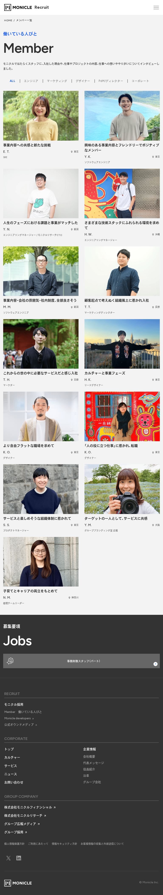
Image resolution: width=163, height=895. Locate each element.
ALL (12, 81)
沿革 (86, 776)
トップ (9, 749)
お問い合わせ (13, 782)
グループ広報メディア (20, 824)
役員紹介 (89, 769)
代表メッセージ (93, 763)
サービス (10, 766)
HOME (8, 20)
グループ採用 (13, 832)
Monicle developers (17, 718)
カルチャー (12, 757)
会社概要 (89, 756)
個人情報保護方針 (14, 843)
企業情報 (89, 749)
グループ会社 (92, 782)
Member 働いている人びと (23, 712)
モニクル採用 (13, 705)
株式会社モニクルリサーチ (23, 816)
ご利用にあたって (38, 843)
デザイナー (83, 81)
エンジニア (31, 81)
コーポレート (140, 81)
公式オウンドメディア (19, 725)
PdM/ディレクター (111, 81)
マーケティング (57, 81)
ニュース (10, 774)
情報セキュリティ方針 (64, 843)
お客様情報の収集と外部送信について (102, 843)
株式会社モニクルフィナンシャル (28, 807)
